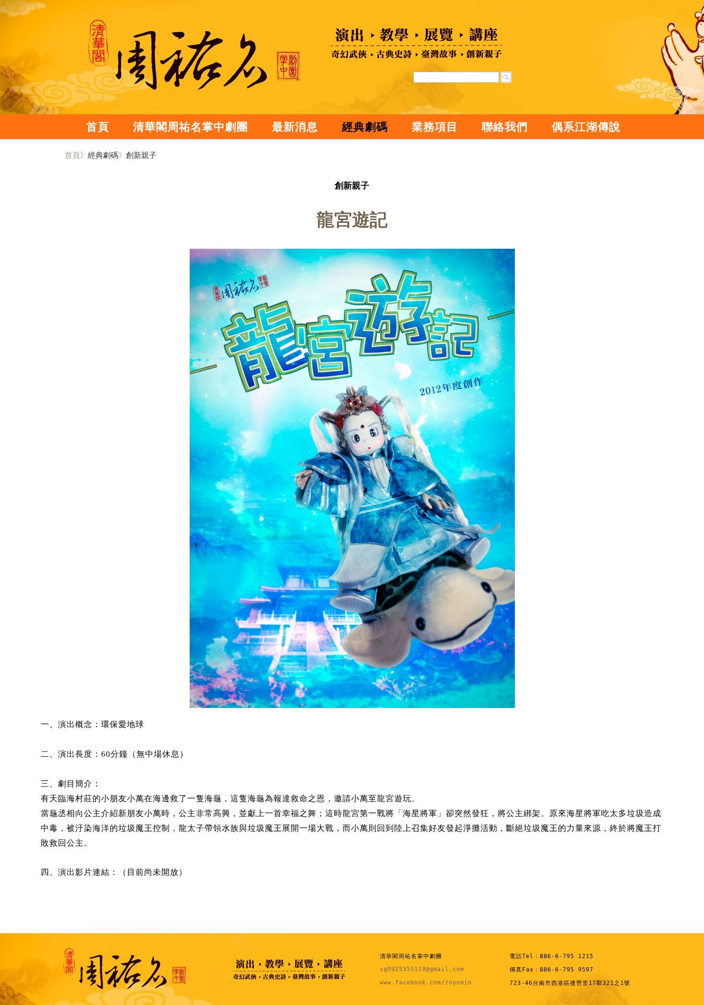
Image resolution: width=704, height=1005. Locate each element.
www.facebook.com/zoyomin (426, 982)
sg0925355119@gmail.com (422, 969)
